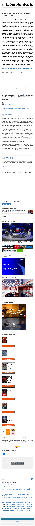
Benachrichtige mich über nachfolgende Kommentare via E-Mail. (14, 198)
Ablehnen (17, 521)
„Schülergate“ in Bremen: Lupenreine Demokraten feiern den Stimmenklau (14, 486)
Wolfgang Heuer (4, 510)
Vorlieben (17, 523)
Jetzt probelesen (9, 355)
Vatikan (21, 91)
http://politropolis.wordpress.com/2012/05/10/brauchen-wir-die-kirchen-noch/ (15, 108)
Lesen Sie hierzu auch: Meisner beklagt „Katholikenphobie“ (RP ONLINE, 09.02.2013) (17, 68)
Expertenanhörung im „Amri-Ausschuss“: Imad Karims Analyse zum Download (18, 502)
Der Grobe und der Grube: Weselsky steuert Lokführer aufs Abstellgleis (16, 86)
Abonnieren (3, 216)
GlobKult (23, 437)
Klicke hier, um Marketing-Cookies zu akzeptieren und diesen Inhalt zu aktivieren (17, 463)
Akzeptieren (17, 518)
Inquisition (5, 91)
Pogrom (13, 91)
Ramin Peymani (8, 157)
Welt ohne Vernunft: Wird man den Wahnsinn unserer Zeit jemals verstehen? (19, 504)
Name (3, 189)
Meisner (9, 91)
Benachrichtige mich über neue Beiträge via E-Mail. (11, 201)
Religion (17, 91)
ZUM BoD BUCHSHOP (8, 346)
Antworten (3, 110)
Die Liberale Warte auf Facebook (9, 450)
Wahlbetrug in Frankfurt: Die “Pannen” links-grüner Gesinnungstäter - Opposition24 (16, 484)
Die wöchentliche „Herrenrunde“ (9, 277)
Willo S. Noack (7, 114)
